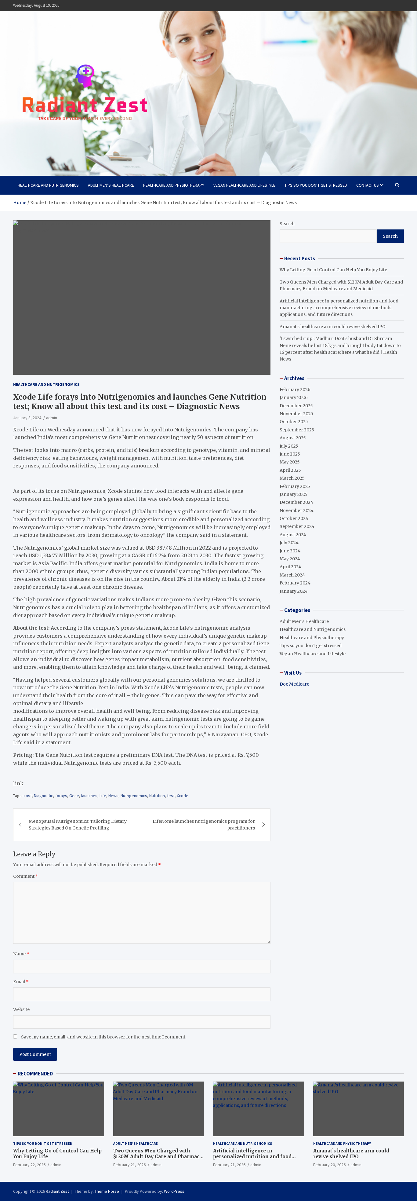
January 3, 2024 (27, 417)
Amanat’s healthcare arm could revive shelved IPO (333, 326)
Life (103, 795)
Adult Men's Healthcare (304, 621)
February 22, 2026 (29, 1164)
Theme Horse (107, 1191)
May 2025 (290, 462)
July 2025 (289, 446)
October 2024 (294, 518)
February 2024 (295, 583)
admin (51, 417)
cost (28, 795)
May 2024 (290, 559)
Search (287, 223)
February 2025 (295, 486)
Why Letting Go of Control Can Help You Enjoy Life (333, 270)
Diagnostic (43, 795)
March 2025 (292, 478)
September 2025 (297, 430)
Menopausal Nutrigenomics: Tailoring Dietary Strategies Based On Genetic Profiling (78, 824)
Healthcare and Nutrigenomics (48, 185)
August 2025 (293, 438)
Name (21, 954)
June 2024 (290, 551)
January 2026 (294, 397)
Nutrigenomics (134, 795)
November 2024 (297, 510)
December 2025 (296, 405)
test (171, 795)
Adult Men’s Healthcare (111, 185)
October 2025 (294, 421)
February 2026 (295, 389)
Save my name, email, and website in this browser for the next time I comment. (103, 1037)
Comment (25, 876)
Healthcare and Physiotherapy (173, 185)
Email (21, 981)
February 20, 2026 (329, 1164)
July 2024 (289, 542)
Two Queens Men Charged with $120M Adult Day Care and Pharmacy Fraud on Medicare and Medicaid (157, 1157)
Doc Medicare (294, 684)
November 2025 (296, 413)
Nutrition (157, 795)
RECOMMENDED (35, 1073)
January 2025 (293, 494)
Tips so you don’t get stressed (316, 185)
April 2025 (290, 470)
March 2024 (292, 575)
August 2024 (293, 534)
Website (21, 1009)
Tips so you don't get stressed (311, 645)
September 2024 (297, 526)
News (113, 795)
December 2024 (296, 502)
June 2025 (290, 454)
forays (61, 795)
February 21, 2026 (129, 1164)
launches (89, 795)
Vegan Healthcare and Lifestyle (244, 185)
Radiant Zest (57, 1191)
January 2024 (294, 591)
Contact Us (367, 185)
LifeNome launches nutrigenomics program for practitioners (204, 824)
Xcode (182, 795)
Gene (74, 795)
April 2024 (290, 566)
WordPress (174, 1191)
